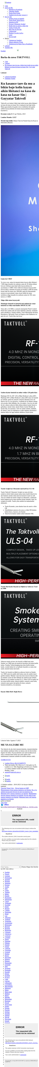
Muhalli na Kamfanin (15, 9)
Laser (10, 35)
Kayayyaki (8, 17)
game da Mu (9, 8)
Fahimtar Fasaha (10, 78)
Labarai (7, 46)
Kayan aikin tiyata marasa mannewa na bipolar (18, 796)
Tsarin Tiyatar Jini (14, 27)
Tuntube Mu (9, 47)
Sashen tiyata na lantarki (16, 18)
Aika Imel (4, 802)
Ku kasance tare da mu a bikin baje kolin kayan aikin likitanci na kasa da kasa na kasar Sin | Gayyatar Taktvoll (21, 67)
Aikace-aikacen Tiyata (16, 42)
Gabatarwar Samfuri (15, 40)
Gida (6, 6)
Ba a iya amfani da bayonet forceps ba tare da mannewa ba (19, 791)
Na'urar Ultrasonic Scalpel (17, 24)
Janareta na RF (13, 22)
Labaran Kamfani (10, 77)
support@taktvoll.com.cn (13, 772)
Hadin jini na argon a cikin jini (18, 26)
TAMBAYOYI (6, 760)
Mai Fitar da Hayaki (15, 29)
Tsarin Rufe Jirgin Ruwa (16, 20)
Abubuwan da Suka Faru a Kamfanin (20, 44)
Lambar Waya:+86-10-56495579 (15, 763)
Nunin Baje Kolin (14, 13)
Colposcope (12, 31)
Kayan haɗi (12, 37)
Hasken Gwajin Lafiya (16, 33)
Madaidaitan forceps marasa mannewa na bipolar (18, 794)
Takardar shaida (14, 11)
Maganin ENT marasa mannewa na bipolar (14, 793)
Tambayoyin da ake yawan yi (18, 15)
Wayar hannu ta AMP (22, 788)
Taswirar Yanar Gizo (7, 788)
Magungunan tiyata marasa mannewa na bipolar (16, 790)
